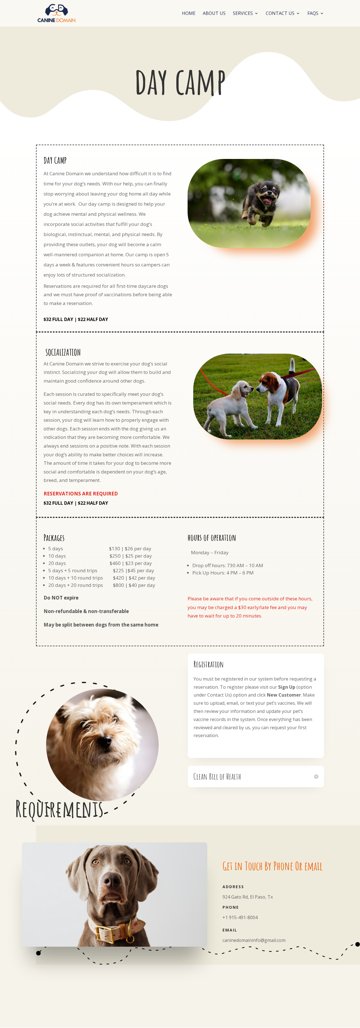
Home (188, 13)
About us (214, 13)
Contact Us (280, 13)
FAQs (312, 13)
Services (243, 13)
